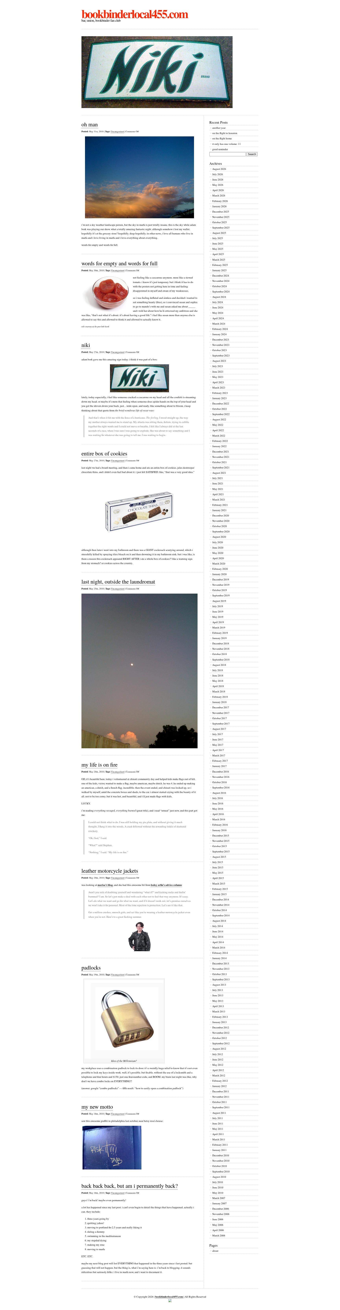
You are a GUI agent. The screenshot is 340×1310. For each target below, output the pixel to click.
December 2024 (220, 275)
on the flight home (222, 138)
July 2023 (217, 366)
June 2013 (217, 995)
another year (218, 128)
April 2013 (218, 1006)
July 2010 (217, 1182)
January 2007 (219, 1203)
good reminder (220, 149)
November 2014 (220, 905)
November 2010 (220, 1160)
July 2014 (217, 926)
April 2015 (218, 878)
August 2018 (219, 665)
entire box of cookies (104, 453)
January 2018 (219, 702)
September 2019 (221, 595)
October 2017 (219, 718)
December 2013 (220, 963)
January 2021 (219, 510)
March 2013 (218, 1011)
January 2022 (219, 446)
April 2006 (218, 1230)
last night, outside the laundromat (118, 581)
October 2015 (219, 846)
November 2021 (220, 457)
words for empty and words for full (119, 263)
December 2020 (220, 515)
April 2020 (218, 558)
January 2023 (219, 398)
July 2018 (217, 670)
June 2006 (217, 1219)
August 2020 (219, 536)
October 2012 (219, 1038)
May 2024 (217, 313)
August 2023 (219, 361)
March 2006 (218, 1235)
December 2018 (220, 643)
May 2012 (217, 1065)
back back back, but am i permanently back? (129, 1185)
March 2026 (218, 195)
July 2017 (217, 734)
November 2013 (220, 968)
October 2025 (219, 222)
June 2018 (217, 675)
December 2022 (220, 403)
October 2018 (219, 654)
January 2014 (219, 958)
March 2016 (218, 819)
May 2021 (217, 489)
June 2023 (217, 371)
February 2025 (220, 265)
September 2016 (221, 787)
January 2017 (219, 766)
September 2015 (221, 851)
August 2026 (219, 169)
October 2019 (219, 590)
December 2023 (220, 339)
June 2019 (217, 611)
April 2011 (218, 1134)
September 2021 (221, 467)
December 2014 (220, 899)
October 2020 (219, 526)
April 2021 (218, 494)
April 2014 (218, 942)
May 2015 (217, 872)
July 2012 (217, 1054)
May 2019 (217, 617)
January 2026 (219, 206)
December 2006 (220, 1208)
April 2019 (218, 622)
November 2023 (220, 345)
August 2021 (219, 473)
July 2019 (217, 606)
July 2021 (217, 478)
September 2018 (221, 659)
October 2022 (219, 409)
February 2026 (220, 201)
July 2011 (217, 1118)
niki (85, 345)
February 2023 (220, 393)
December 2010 (220, 1155)
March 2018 (218, 691)
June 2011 (217, 1123)
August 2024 (219, 297)
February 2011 (220, 1144)
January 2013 (219, 1022)
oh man (89, 124)
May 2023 (217, 377)
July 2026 (217, 174)
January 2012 (219, 1086)
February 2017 (220, 760)
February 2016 (220, 824)
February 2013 (220, 1017)
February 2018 (220, 696)
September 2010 (221, 1171)
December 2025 (220, 211)
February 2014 (220, 953)
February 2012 (220, 1080)
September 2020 (221, 531)
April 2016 (218, 814)
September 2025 (221, 227)
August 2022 (219, 419)
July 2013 (217, 990)
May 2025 (217, 249)
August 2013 (219, 984)
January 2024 (219, 334)
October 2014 (219, 910)
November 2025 (220, 217)
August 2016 (219, 793)
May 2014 (217, 936)
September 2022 (221, 414)
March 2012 (218, 1075)
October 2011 (219, 1102)
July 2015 (217, 862)
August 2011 (219, 1113)
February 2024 (220, 329)
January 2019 (219, 638)
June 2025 (217, 243)
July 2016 (217, 798)
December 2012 (220, 1027)
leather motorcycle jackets (109, 870)
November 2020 (220, 521)
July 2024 (217, 302)
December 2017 (220, 707)
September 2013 (221, 979)
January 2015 (219, 894)
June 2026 (217, 179)
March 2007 (218, 1198)
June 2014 (217, 931)
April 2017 (218, 750)
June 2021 (217, 483)
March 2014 (218, 947)
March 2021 (218, 499)
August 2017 (219, 729)
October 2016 (219, 782)
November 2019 (220, 585)
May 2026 (217, 185)
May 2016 (217, 808)
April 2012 (218, 1070)
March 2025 (218, 259)
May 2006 (217, 1225)
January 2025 (219, 270)
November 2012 (220, 1032)
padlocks (91, 967)
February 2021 (220, 505)
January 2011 (219, 1150)
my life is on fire (99, 764)
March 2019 (218, 627)
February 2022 (220, 441)
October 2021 (219, 462)
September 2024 (221, 291)
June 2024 (217, 307)
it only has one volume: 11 (226, 144)
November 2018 (220, 648)
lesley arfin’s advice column (166, 885)
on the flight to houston (224, 133)
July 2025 (217, 238)
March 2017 (218, 755)
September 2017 (221, 723)
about (215, 1251)
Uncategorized (117, 131)
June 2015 (217, 867)
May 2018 (217, 681)
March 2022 (218, 435)
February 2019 (220, 633)
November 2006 (220, 1214)
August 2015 (219, 857)
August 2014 (219, 920)
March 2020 (218, 563)
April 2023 (218, 382)
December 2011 (220, 1091)
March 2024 (218, 323)
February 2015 (220, 889)
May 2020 (217, 553)
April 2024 (218, 318)
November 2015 (220, 841)
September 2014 (221, 915)
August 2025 (219, 233)
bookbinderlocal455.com (134, 13)
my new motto (97, 1106)
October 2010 (219, 1166)
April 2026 (218, 190)
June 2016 (217, 803)
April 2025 (218, 254)
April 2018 (218, 686)
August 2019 (219, 601)
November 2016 (220, 777)
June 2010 (217, 1187)
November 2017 (220, 713)
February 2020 (220, 569)
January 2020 (219, 574)
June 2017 (217, 739)
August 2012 (219, 1048)
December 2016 (220, 771)
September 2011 (221, 1107)
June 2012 (217, 1059)
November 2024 (220, 281)
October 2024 (219, 286)
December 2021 (220, 451)
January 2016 (219, 830)
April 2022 (218, 430)
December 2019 (220, 579)
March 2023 (218, 387)
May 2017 (217, 745)
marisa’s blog (105, 885)
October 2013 (219, 974)
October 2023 (219, 350)
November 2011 (220, 1096)
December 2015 (220, 835)
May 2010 (217, 1192)
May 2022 (217, 424)
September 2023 (221, 355)
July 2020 (217, 542)
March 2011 (218, 1139)
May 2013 (217, 1001)
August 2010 (219, 1177)
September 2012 (221, 1043)
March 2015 (218, 883)
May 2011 (217, 1129)
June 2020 (217, 547)
